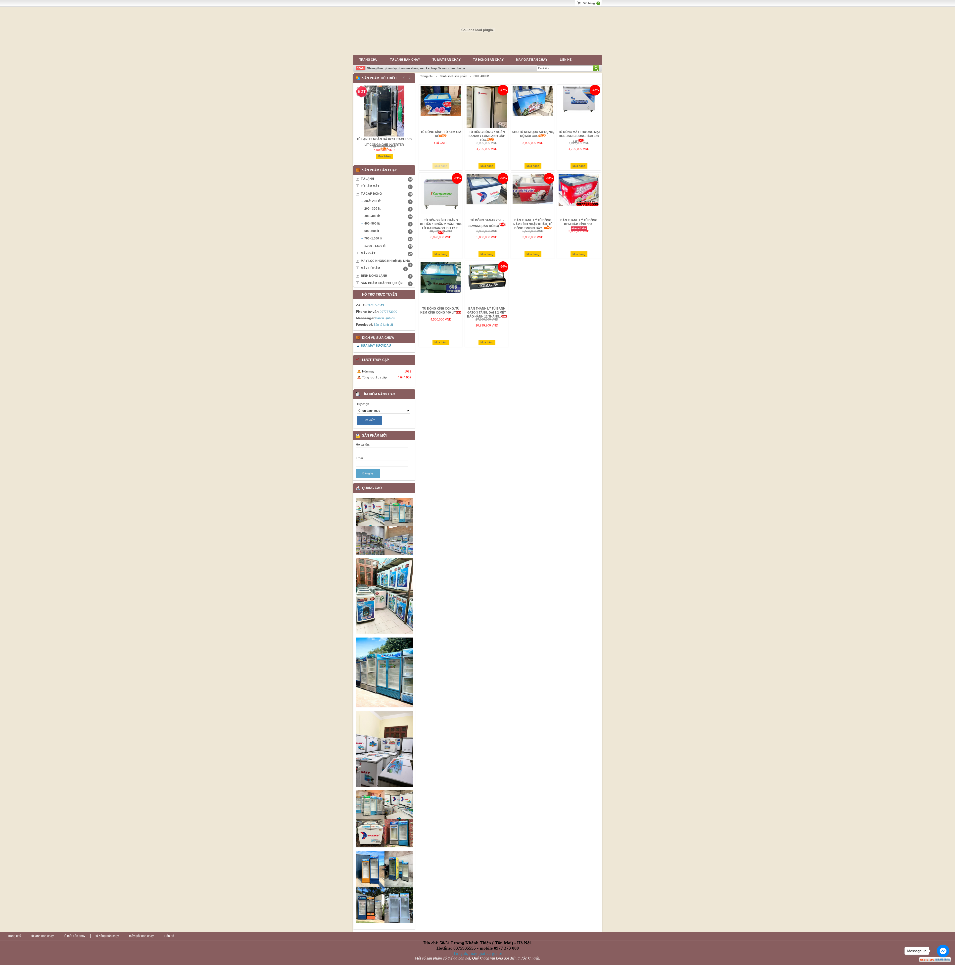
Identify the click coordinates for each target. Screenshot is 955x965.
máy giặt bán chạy (531, 59)
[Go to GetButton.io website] (943, 960)
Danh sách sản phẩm (453, 76)
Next (409, 78)
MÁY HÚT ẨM (383, 268)
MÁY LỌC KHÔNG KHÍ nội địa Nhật (386, 262)
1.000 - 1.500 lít (388, 246)
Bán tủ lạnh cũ (385, 318)
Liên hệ (566, 59)
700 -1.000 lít (388, 238)
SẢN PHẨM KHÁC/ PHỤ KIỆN (386, 283)
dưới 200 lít (387, 201)
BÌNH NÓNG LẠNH (386, 275)
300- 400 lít (388, 216)
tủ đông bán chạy (488, 59)
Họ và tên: (363, 444)
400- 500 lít (387, 223)
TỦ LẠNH (386, 179)
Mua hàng (440, 165)
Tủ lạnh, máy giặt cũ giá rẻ (477, 953)
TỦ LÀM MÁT (386, 186)
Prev (404, 78)
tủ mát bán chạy (446, 59)
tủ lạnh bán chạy (405, 59)
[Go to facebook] (943, 951)
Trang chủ (368, 59)
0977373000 (388, 312)
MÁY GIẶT (386, 253)
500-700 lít (387, 231)
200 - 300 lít (387, 208)
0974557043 (375, 305)
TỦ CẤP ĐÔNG (386, 193)
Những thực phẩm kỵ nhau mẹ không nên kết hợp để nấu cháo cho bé (416, 68)
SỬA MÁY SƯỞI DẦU (376, 345)
